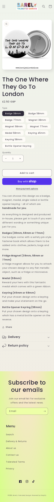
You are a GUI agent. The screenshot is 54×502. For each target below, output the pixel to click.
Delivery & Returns (16, 441)
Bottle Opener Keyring (18, 145)
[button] (3, 6)
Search (10, 434)
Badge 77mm (13, 120)
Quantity (6, 152)
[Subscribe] (44, 411)
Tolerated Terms (15, 461)
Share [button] (9, 327)
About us (11, 448)
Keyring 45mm (36, 132)
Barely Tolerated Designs (22, 495)
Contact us (12, 454)
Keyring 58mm (13, 139)
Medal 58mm (13, 132)
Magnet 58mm (14, 126)
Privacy (10, 468)
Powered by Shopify (39, 495)
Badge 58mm (36, 113)
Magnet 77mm (39, 126)
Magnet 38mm (37, 120)
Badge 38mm (13, 113)
